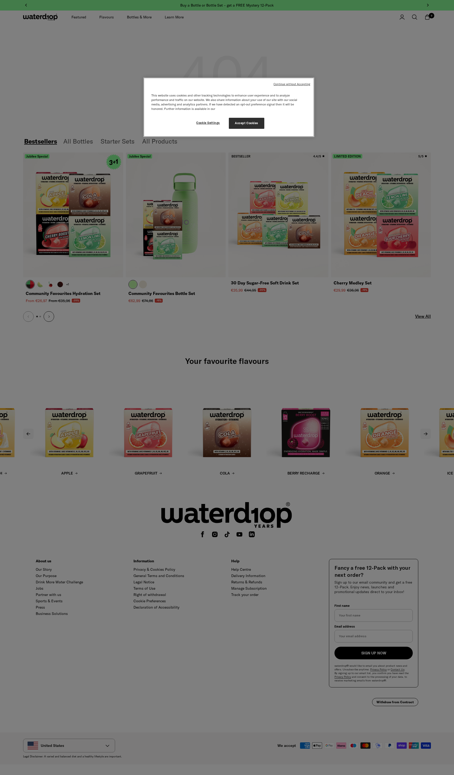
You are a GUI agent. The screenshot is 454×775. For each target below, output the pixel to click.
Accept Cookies (246, 123)
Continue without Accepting (292, 84)
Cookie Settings (208, 123)
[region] (228, 107)
